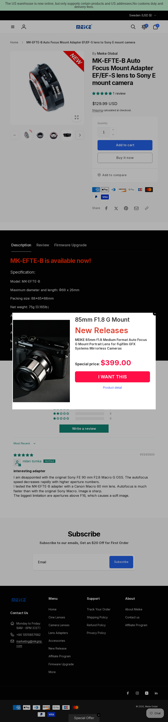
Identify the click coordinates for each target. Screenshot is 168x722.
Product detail (112, 387)
